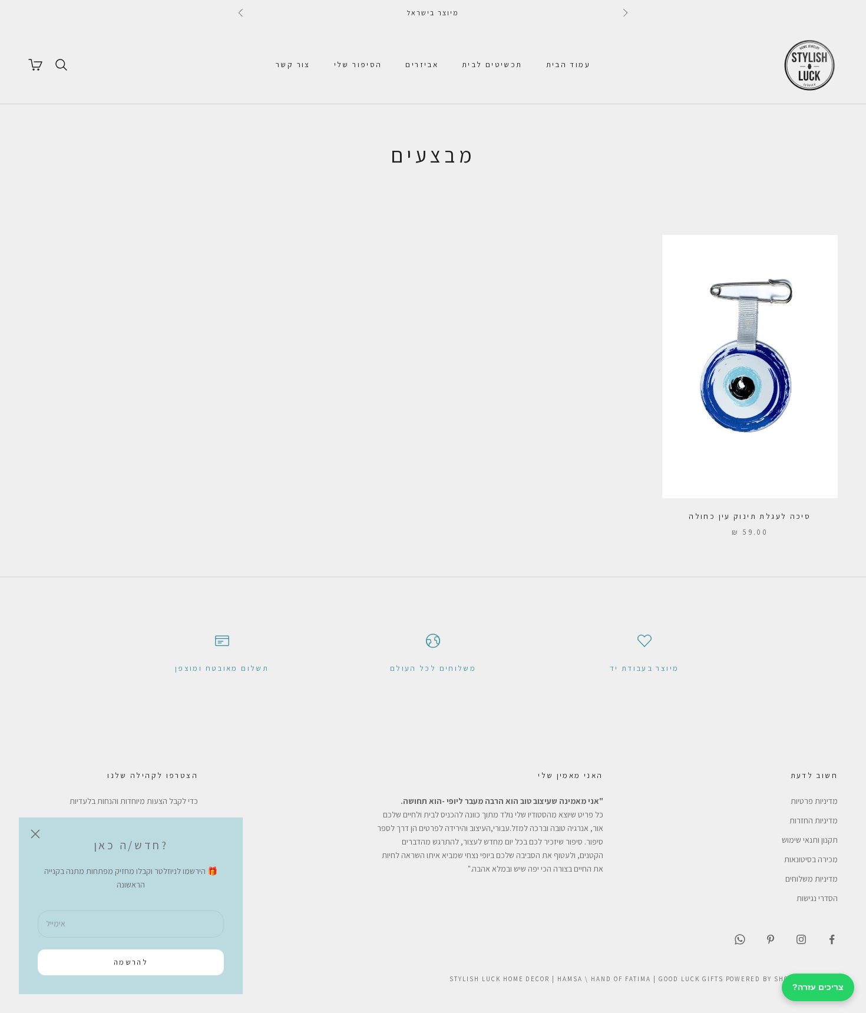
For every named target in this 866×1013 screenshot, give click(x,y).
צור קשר (293, 64)
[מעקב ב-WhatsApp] (740, 939)
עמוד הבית (568, 64)
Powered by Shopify (765, 979)
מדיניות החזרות (813, 820)
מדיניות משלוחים (811, 878)
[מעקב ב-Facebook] (832, 939)
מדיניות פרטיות (814, 801)
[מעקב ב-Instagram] (801, 939)
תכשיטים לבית (492, 64)
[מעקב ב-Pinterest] (770, 939)
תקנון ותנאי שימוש (810, 840)
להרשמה (131, 962)
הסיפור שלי (358, 64)
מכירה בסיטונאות (811, 859)
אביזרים (421, 64)
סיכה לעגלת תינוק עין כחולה (750, 516)
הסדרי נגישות (817, 898)
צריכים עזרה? (818, 987)
